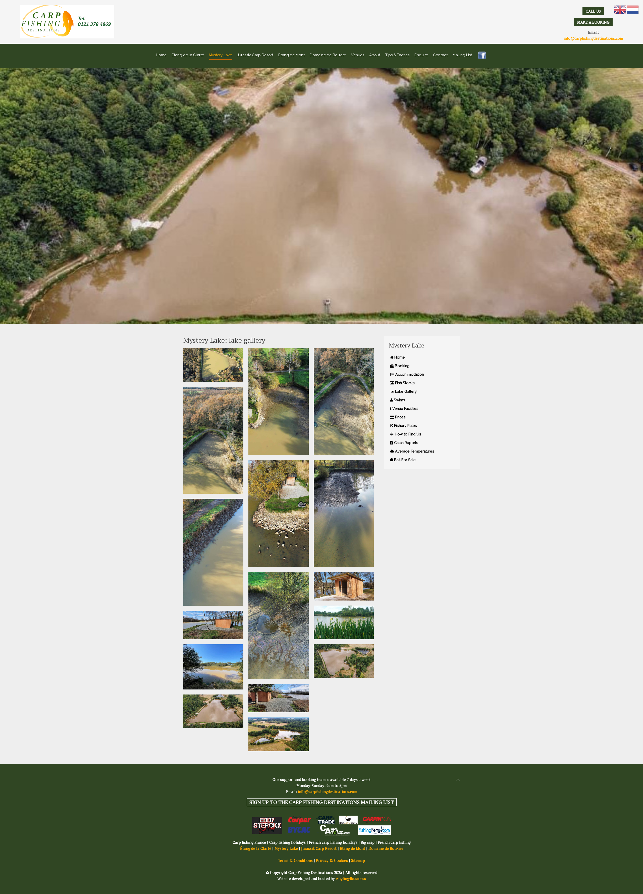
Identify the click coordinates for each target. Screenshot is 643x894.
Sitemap (358, 860)
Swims (399, 400)
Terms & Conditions (295, 860)
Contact (440, 55)
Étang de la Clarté (188, 55)
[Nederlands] (633, 9)
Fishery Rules (405, 425)
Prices (400, 417)
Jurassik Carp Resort (255, 55)
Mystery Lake (220, 55)
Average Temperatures (414, 451)
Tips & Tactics (397, 55)
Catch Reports (405, 442)
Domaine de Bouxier (328, 55)
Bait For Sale (404, 460)
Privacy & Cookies (332, 860)
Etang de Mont (291, 55)
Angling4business (351, 878)
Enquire (421, 55)
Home (161, 55)
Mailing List (462, 55)
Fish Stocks (404, 383)
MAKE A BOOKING (593, 22)
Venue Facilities (404, 408)
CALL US (593, 11)
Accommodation (409, 374)
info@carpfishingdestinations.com (593, 38)
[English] (620, 9)
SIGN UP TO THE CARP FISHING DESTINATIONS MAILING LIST (321, 802)
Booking (401, 366)
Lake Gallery (405, 391)
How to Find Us (407, 434)
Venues (357, 55)
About (374, 55)
